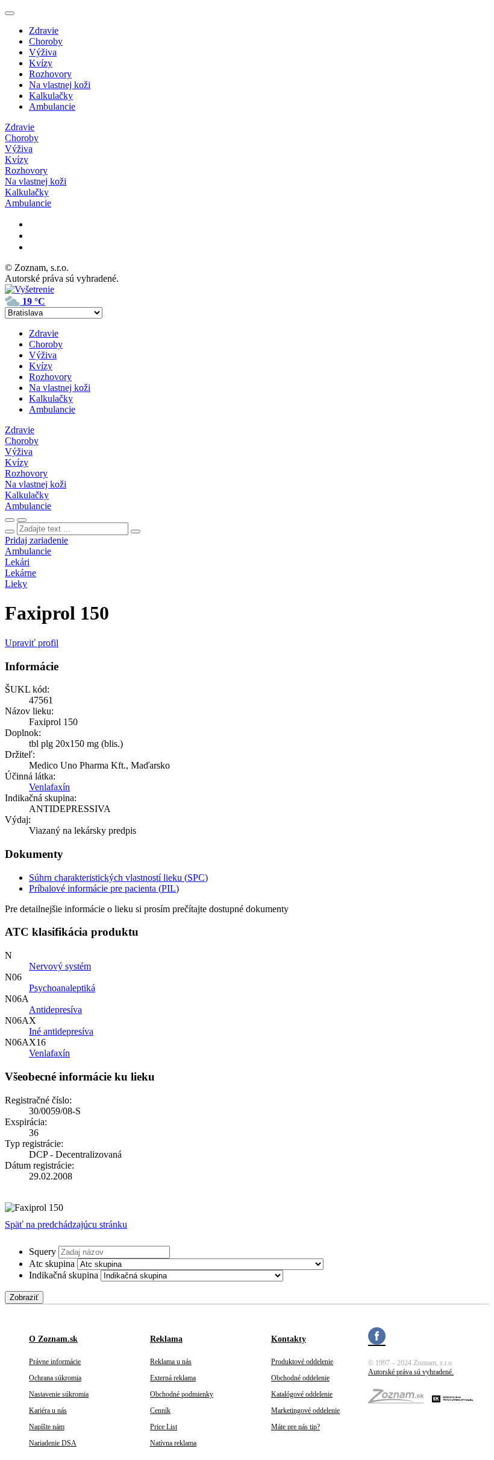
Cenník (160, 1410)
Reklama (166, 1339)
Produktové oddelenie (302, 1361)
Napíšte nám (46, 1427)
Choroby (46, 41)
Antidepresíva (55, 1010)
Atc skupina (52, 1263)
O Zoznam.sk (53, 1339)
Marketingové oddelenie (305, 1410)
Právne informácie (55, 1361)
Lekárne (20, 573)
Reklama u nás (171, 1361)
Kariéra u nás (48, 1410)
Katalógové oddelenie (302, 1394)
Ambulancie (52, 106)
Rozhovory (50, 74)
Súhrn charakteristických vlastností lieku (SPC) (118, 877)
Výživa (43, 52)
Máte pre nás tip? (295, 1427)
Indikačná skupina (63, 1275)
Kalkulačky (51, 95)
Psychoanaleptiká (62, 988)
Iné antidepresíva (61, 1031)
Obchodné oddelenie (300, 1378)
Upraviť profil (31, 643)
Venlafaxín (49, 787)
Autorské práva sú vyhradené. (411, 1372)
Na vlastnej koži (59, 85)
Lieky (16, 584)
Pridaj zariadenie (36, 540)
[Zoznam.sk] (400, 1399)
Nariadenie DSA (53, 1443)
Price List (163, 1427)
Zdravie (43, 30)
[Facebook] (377, 1337)
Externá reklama (173, 1378)
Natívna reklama (173, 1443)
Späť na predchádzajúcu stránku (66, 1224)
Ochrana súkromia (55, 1378)
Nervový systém (60, 966)
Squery (42, 1251)
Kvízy (40, 63)
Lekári (17, 562)
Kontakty (288, 1339)
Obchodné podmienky (181, 1394)
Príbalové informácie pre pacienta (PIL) (104, 888)
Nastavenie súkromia (59, 1394)
